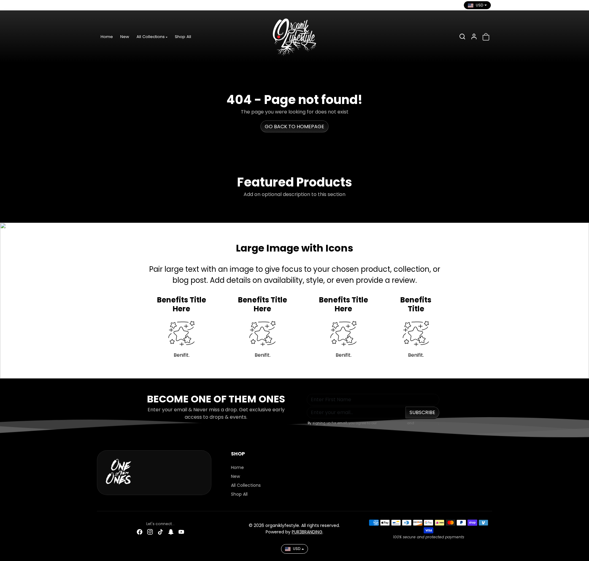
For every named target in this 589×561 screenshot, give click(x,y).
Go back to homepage (294, 126)
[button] (462, 36)
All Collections (246, 485)
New (124, 37)
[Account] (474, 36)
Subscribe (422, 412)
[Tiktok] (123, 5)
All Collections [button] (151, 37)
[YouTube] (144, 5)
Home (107, 37)
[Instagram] (112, 5)
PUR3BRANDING (307, 532)
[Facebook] (102, 5)
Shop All (183, 37)
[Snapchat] (133, 5)
